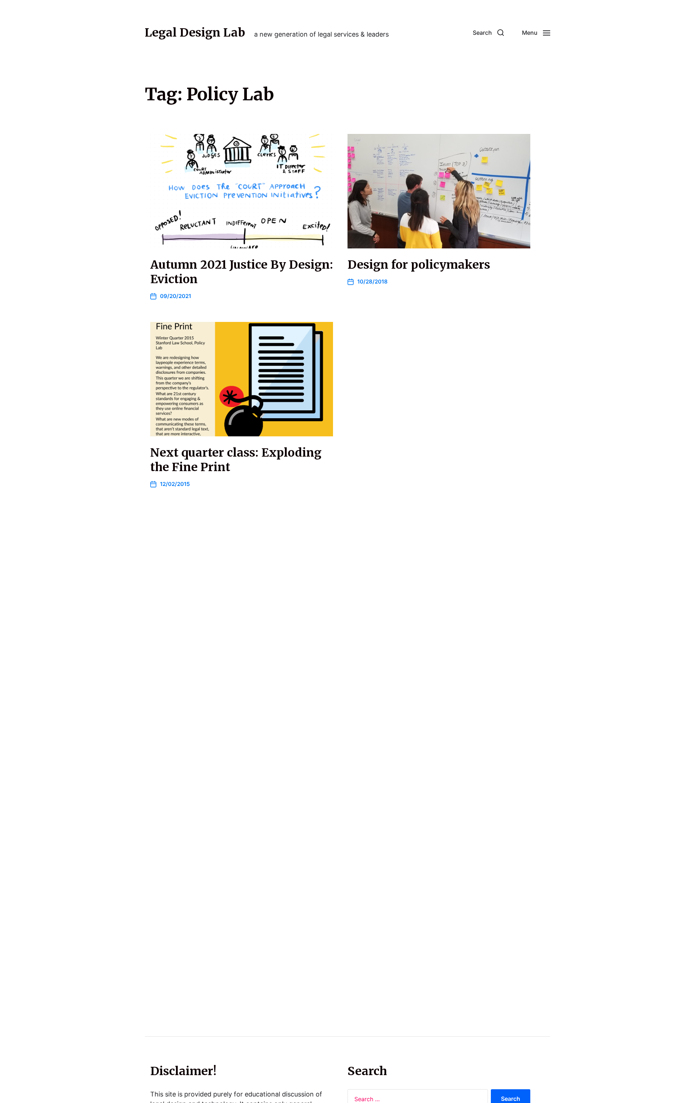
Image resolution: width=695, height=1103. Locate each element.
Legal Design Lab (195, 32)
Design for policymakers (419, 264)
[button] (488, 32)
